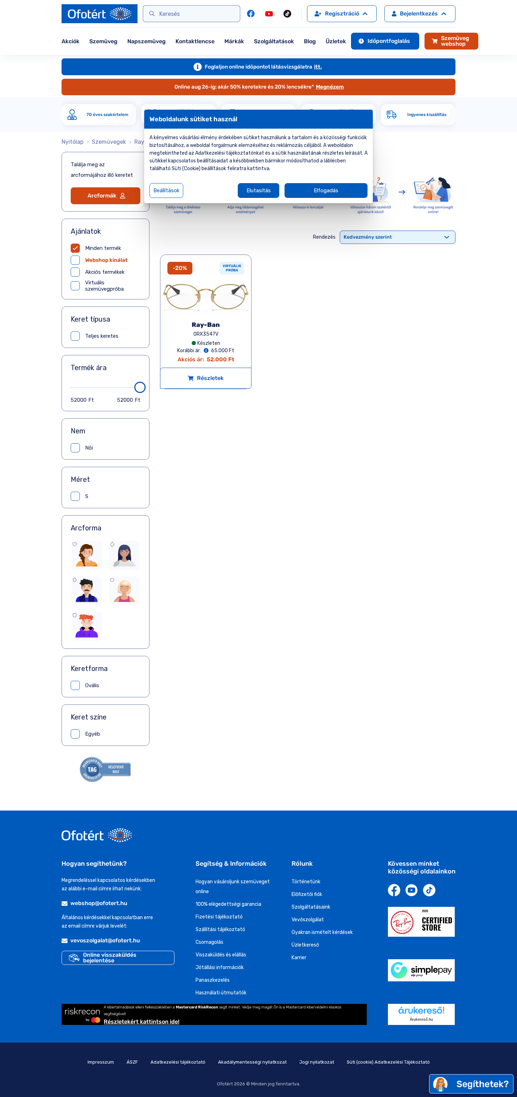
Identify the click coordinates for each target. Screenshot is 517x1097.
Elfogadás (326, 190)
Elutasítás (259, 190)
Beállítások (166, 190)
